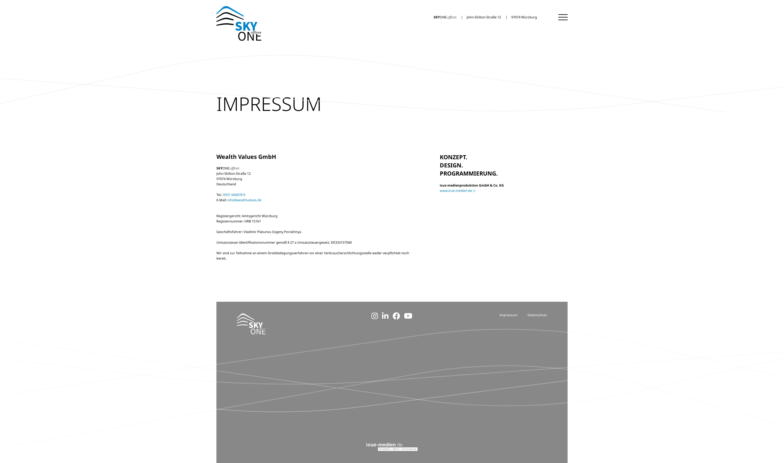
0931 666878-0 (234, 194)
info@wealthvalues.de (244, 200)
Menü (563, 17)
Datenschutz (537, 315)
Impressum (508, 315)
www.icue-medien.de (456, 190)
